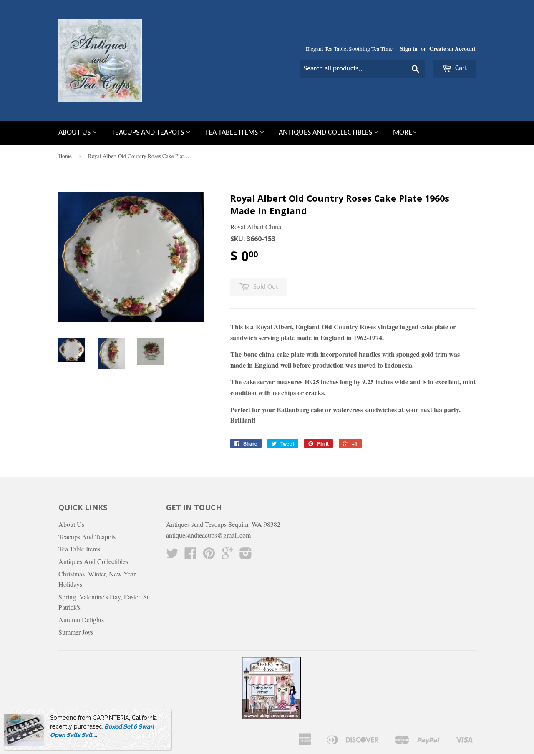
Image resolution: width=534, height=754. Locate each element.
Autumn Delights (81, 619)
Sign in (409, 49)
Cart (460, 68)
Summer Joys (75, 632)
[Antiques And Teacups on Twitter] (172, 555)
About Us (75, 133)
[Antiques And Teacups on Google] (227, 555)
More (402, 133)
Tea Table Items (232, 133)
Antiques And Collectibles (326, 133)
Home (65, 156)
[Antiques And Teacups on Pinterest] (209, 555)
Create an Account (452, 49)
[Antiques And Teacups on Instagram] (245, 555)
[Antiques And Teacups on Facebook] (190, 555)
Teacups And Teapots (148, 133)
